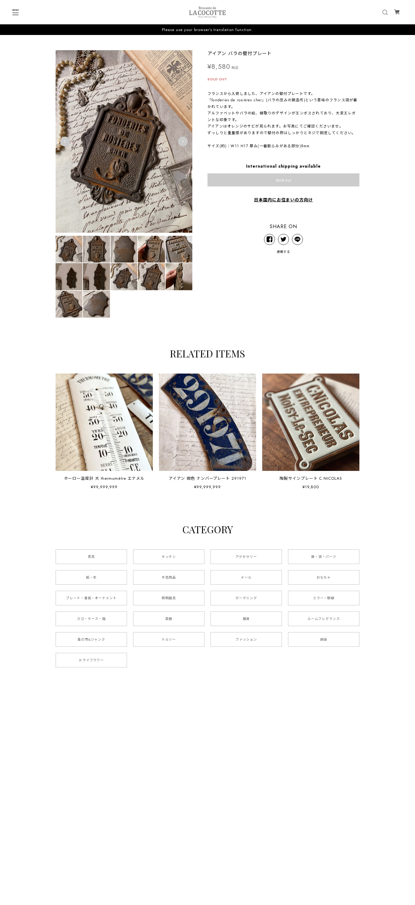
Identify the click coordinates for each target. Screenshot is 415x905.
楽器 (169, 618)
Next (183, 141)
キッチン (169, 556)
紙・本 (91, 577)
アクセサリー (246, 556)
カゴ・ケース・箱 (91, 618)
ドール (246, 577)
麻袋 (324, 639)
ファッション (246, 639)
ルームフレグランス (323, 618)
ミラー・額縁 (324, 598)
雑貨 (246, 618)
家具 (91, 556)
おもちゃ (324, 577)
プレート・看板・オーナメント (91, 598)
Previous (65, 141)
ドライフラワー (91, 660)
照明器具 (169, 598)
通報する (283, 251)
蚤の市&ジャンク (91, 639)
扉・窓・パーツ (324, 556)
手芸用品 (169, 577)
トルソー (169, 639)
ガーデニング (246, 598)
